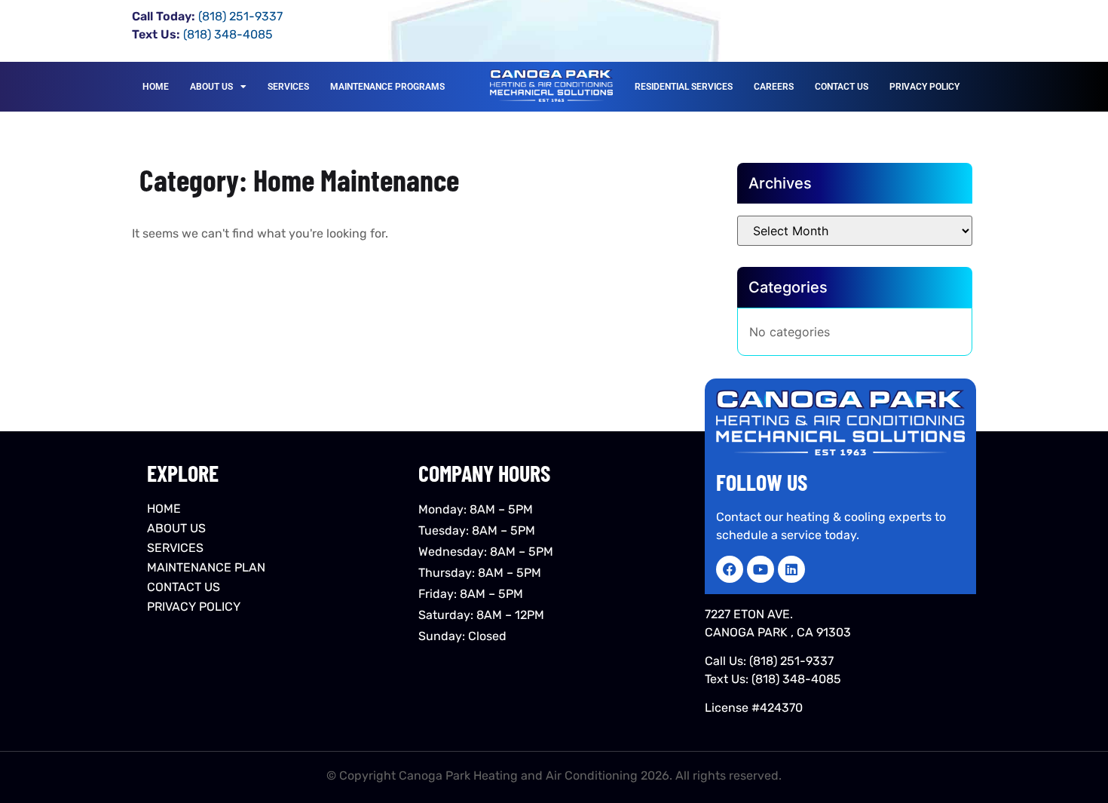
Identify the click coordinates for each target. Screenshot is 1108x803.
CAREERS (774, 86)
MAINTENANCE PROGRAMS (387, 86)
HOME (155, 86)
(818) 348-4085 (796, 679)
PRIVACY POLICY (924, 86)
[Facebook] (729, 569)
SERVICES (288, 86)
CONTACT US (841, 86)
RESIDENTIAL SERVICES (684, 86)
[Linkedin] (791, 569)
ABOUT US (211, 86)
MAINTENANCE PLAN (206, 567)
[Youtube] (760, 569)
